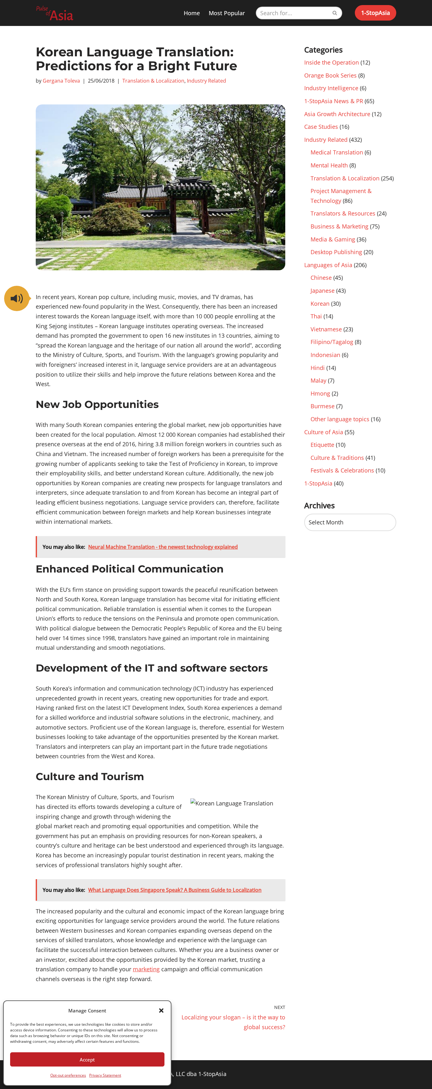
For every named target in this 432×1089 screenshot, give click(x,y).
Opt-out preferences (68, 1075)
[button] (161, 1010)
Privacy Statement (105, 1075)
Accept (87, 1059)
